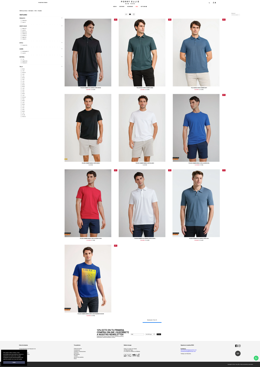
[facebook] (236, 346)
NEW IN (114, 6)
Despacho (76, 353)
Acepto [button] (14, 362)
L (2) (23, 70)
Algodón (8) (24, 61)
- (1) (23, 59)
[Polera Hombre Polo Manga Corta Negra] (90, 52)
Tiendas (76, 355)
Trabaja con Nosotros (186, 353)
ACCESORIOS (130, 6)
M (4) (23, 69)
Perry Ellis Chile (23, 10)
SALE (137, 6)
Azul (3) (24, 30)
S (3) (23, 74)
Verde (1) (24, 39)
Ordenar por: (233, 13)
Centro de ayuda (78, 348)
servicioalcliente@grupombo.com (189, 350)
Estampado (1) (25, 51)
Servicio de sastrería (78, 357)
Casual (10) (24, 45)
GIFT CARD (143, 6)
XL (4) (23, 114)
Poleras (40, 10)
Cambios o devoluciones (80, 351)
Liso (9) (24, 53)
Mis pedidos (77, 354)
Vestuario (30, 10)
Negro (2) (24, 28)
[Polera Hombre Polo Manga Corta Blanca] (144, 203)
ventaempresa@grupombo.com (188, 351)
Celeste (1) (24, 33)
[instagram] (239, 346)
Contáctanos (77, 350)
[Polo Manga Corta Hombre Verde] (144, 52)
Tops (35, 10)
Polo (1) (24, 22)
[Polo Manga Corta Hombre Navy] (198, 52)
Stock (75, 358)
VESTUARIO (121, 6)
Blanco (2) (24, 32)
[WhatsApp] (256, 358)
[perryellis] (130, 2)
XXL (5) (24, 72)
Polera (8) (24, 20)
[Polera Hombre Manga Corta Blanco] (144, 128)
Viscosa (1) (24, 62)
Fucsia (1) (24, 35)
